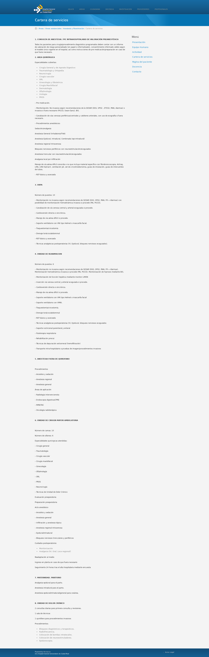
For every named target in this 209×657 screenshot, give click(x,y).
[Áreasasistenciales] (53, 28)
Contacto (136, 72)
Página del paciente (142, 62)
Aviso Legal (169, 652)
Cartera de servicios (142, 57)
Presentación (138, 42)
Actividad (137, 52)
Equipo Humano (140, 47)
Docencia (137, 67)
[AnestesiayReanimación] (73, 28)
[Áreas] (41, 28)
